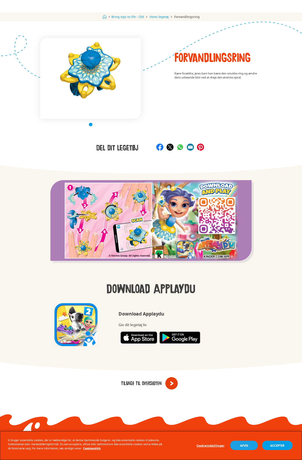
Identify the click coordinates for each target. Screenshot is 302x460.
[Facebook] (160, 147)
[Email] (190, 147)
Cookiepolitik (92, 448)
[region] (151, 445)
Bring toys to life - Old (127, 17)
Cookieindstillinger (210, 445)
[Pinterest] (200, 147)
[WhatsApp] (180, 147)
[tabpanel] (90, 78)
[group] (151, 224)
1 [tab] (90, 124)
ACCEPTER (277, 445)
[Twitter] (170, 147)
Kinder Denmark (105, 17)
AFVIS (244, 445)
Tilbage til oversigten (141, 383)
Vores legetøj (159, 17)
